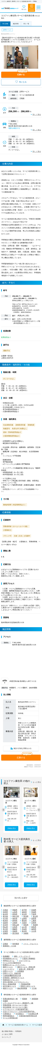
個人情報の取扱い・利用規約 (11, 1031)
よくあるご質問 (7, 1034)
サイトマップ (6, 1037)
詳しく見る (37, 114)
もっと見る (37, 782)
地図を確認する (14, 128)
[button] (3, 810)
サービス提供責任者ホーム (18, 1025)
